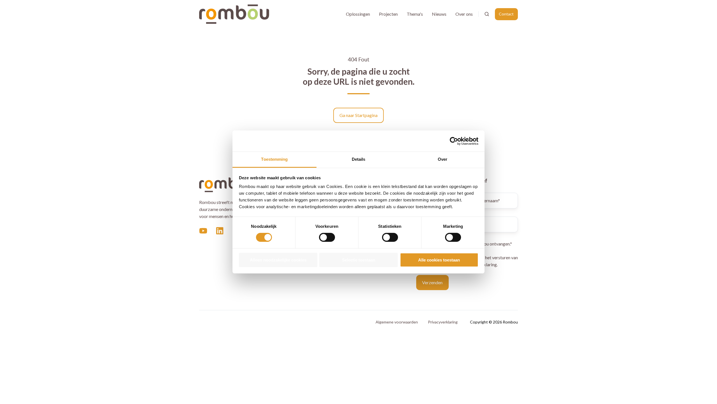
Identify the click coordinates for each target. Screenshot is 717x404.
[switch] (327, 237)
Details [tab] (359, 159)
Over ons (464, 14)
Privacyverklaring (443, 322)
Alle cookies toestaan (439, 260)
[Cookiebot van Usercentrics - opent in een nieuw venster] (453, 141)
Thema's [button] (415, 14)
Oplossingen (358, 14)
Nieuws (439, 14)
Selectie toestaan (358, 260)
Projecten (388, 14)
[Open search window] (487, 14)
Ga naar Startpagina (358, 115)
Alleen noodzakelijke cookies (278, 260)
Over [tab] (442, 159)
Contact (506, 14)
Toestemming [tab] (274, 159)
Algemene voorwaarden (397, 322)
